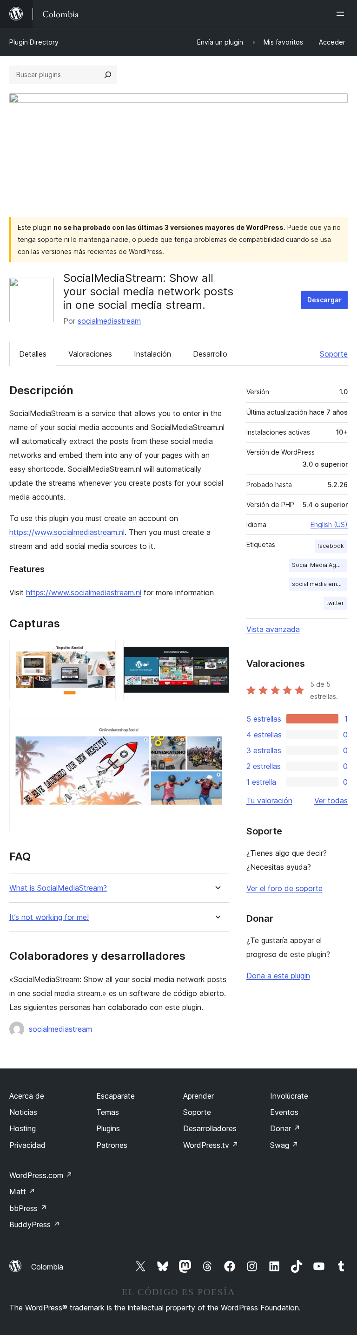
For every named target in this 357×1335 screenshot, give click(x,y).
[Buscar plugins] (108, 74)
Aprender (198, 1096)
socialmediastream (109, 321)
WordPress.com (41, 1175)
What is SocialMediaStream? (58, 888)
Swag (284, 1145)
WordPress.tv (210, 1145)
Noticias (23, 1112)
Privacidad (27, 1145)
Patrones (111, 1145)
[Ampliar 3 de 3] (216, 720)
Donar (285, 1128)
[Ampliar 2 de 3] (216, 652)
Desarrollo (210, 353)
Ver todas (331, 800)
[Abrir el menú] (342, 14)
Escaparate (115, 1096)
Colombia (47, 1266)
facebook (330, 545)
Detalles (32, 353)
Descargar (324, 300)
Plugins (108, 1128)
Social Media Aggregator (319, 564)
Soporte (334, 353)
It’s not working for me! (49, 917)
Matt (22, 1191)
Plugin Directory (34, 42)
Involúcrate (289, 1096)
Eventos (284, 1112)
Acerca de (26, 1096)
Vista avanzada (273, 629)
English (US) (329, 524)
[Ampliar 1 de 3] (103, 652)
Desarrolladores (210, 1128)
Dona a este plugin (278, 975)
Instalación (152, 353)
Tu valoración (269, 800)
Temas (107, 1112)
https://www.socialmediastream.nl (67, 532)
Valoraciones (90, 353)
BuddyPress (34, 1224)
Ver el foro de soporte (284, 888)
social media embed (319, 583)
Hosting (22, 1128)
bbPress (28, 1208)
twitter (335, 602)
